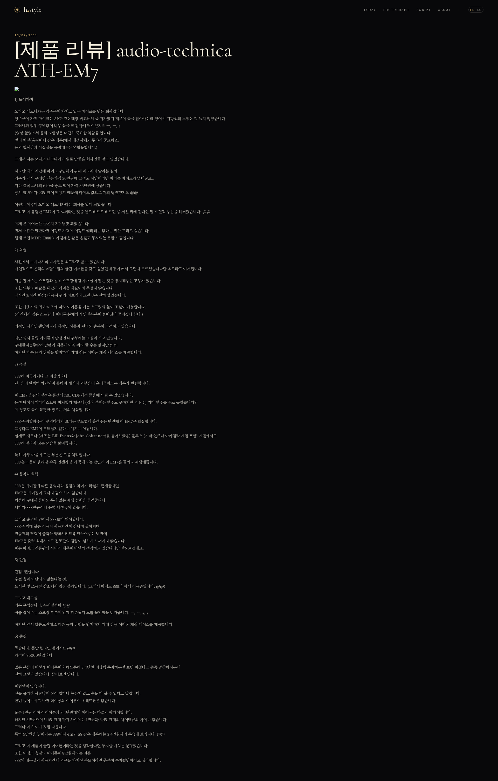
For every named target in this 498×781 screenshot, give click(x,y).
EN (472, 10)
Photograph (396, 10)
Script (424, 10)
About (444, 10)
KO (479, 10)
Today (370, 10)
